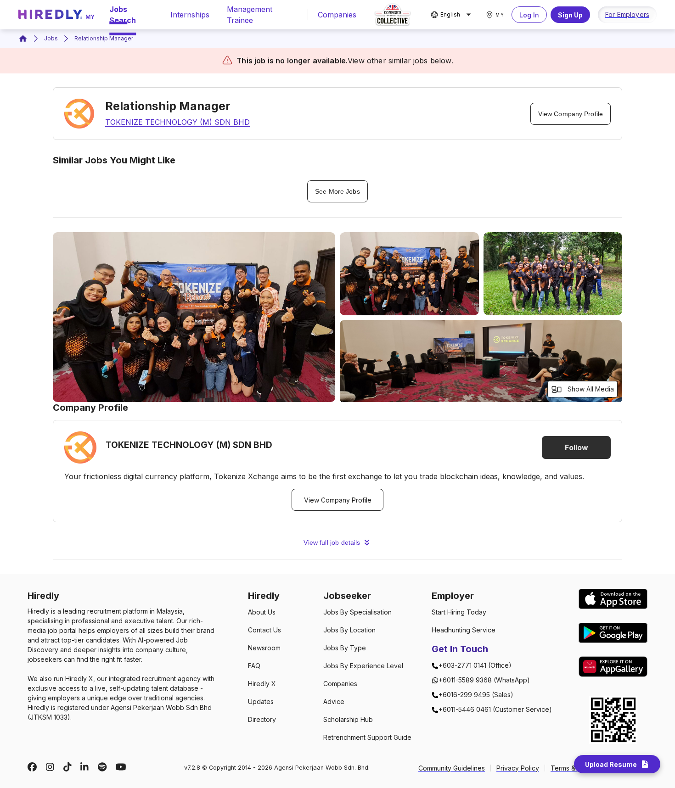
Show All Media (591, 389)
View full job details (332, 542)
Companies (337, 14)
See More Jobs (337, 191)
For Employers (627, 14)
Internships (189, 14)
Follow (576, 447)
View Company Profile (570, 113)
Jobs (51, 38)
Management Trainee (249, 15)
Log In (529, 15)
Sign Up (570, 15)
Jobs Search (122, 15)
